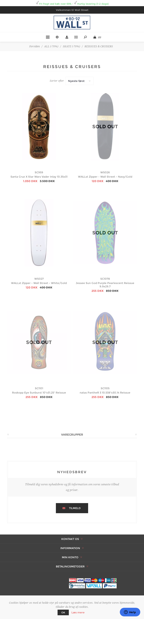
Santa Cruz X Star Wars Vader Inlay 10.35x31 (39, 176)
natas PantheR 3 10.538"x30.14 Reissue (105, 392)
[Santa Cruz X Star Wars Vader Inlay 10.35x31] (39, 126)
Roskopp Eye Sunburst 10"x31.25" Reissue (39, 392)
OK (63, 612)
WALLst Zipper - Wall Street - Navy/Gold (105, 176)
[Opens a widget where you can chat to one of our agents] (130, 612)
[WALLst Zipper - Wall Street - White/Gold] (39, 232)
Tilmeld (75, 508)
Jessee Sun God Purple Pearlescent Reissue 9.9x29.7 (105, 284)
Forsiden (34, 46)
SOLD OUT (105, 127)
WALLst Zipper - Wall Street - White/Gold (39, 283)
